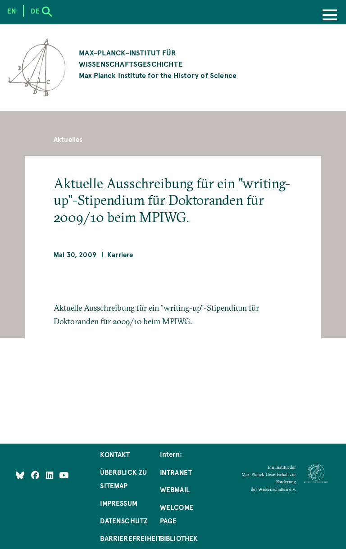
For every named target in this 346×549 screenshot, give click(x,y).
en (11, 10)
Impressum (118, 503)
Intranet (176, 472)
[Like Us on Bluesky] (20, 475)
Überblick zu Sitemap (123, 478)
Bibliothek (179, 538)
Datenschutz (123, 520)
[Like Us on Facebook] (36, 475)
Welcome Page (176, 514)
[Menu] (329, 16)
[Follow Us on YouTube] (63, 475)
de (35, 10)
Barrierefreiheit (130, 538)
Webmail (175, 489)
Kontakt (115, 454)
